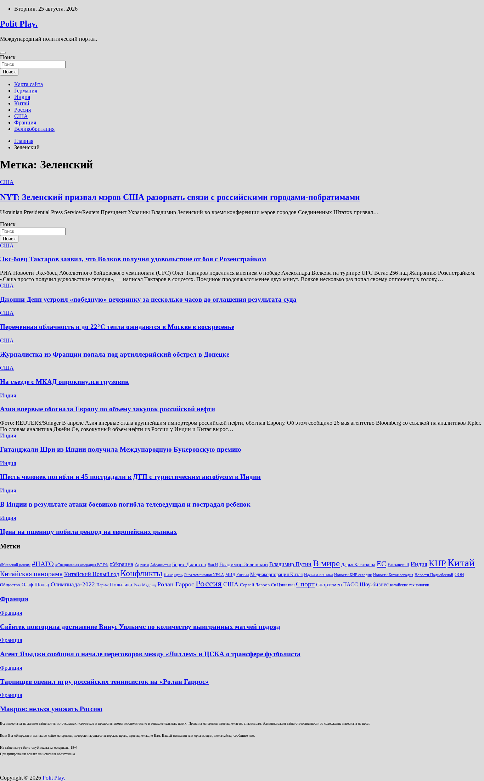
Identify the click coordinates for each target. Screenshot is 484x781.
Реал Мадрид (145, 585)
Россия (22, 110)
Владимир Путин (290, 564)
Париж (102, 585)
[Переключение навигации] (3, 53)
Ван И (213, 565)
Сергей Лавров (255, 584)
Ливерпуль (173, 575)
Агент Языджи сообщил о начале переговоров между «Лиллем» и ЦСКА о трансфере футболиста (150, 654)
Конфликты (141, 573)
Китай (21, 103)
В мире (326, 563)
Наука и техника (318, 575)
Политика (121, 584)
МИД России (237, 575)
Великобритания (34, 129)
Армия (142, 564)
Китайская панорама (31, 574)
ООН (459, 575)
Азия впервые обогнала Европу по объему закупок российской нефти (107, 409)
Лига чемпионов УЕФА (204, 575)
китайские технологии (409, 584)
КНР (437, 563)
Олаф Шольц (35, 584)
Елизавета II (398, 564)
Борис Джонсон (189, 564)
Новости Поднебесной (434, 575)
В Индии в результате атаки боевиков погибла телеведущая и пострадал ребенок (125, 504)
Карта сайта (28, 84)
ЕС (381, 563)
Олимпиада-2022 (73, 584)
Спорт (305, 584)
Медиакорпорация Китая (276, 574)
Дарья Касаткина (358, 564)
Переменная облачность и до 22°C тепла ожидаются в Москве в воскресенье (117, 326)
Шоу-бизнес (374, 584)
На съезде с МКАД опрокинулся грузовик (64, 381)
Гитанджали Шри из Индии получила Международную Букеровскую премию (120, 449)
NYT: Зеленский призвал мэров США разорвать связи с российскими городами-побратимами (180, 197)
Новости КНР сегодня (353, 575)
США (21, 116)
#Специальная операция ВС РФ (81, 565)
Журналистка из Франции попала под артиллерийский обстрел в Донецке (114, 354)
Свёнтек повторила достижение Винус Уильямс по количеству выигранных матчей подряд (140, 626)
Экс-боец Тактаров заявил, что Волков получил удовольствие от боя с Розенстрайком (133, 259)
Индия (22, 97)
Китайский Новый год (91, 574)
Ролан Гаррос (175, 584)
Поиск (8, 57)
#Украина (121, 564)
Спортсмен (329, 584)
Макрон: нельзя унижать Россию (51, 709)
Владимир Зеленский (243, 564)
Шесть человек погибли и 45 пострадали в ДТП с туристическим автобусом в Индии (130, 476)
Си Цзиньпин (282, 584)
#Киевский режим (15, 565)
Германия (25, 91)
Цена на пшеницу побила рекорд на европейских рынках (88, 531)
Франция (25, 122)
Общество (10, 584)
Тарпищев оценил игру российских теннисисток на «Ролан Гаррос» (104, 681)
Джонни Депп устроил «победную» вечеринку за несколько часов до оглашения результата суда (148, 299)
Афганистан (160, 565)
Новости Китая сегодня (393, 575)
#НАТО (43, 564)
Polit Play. (19, 23)
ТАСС (350, 584)
